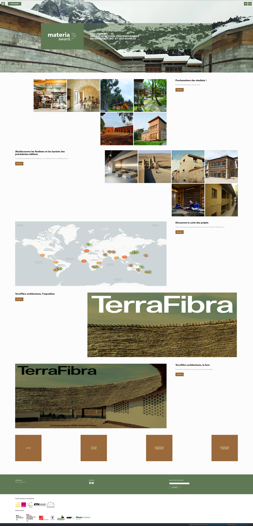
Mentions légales (211, 524)
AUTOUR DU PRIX (94, 448)
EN (250, 4)
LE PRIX (28, 448)
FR (245, 4)
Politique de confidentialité (221, 524)
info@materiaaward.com (20, 482)
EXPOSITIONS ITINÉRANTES (159, 448)
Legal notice (238, 524)
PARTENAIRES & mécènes (224, 448)
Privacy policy (244, 524)
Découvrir (179, 90)
